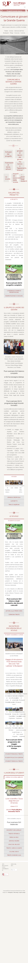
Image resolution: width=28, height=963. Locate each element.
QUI (19, 433)
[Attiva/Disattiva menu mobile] (25, 7)
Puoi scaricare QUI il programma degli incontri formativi (14, 403)
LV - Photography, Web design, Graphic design (15, 892)
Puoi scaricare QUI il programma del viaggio (14, 742)
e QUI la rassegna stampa (14, 377)
